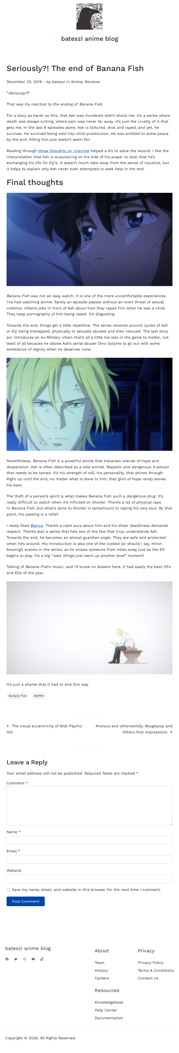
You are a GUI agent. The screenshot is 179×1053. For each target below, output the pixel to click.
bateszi (58, 82)
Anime (77, 82)
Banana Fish (17, 695)
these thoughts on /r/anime (63, 151)
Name (14, 832)
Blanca (37, 525)
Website (14, 870)
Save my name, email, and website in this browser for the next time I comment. (86, 889)
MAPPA (39, 695)
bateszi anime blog (89, 38)
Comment (17, 783)
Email (13, 851)
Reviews (92, 82)
